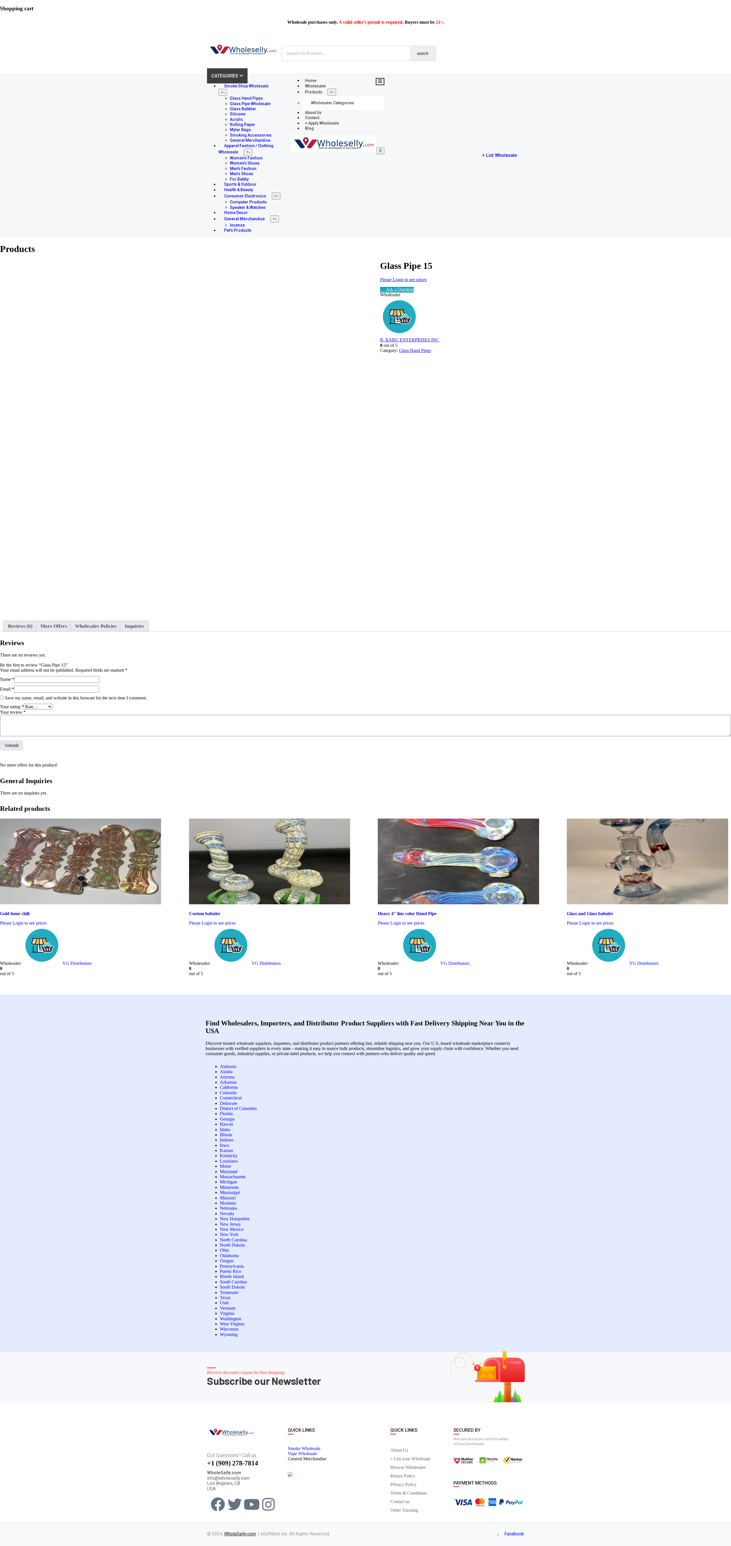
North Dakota (232, 1245)
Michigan (228, 1181)
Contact (312, 117)
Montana (228, 1203)
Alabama (228, 1066)
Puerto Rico (230, 1271)
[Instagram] (268, 1504)
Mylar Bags (240, 129)
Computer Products (248, 202)
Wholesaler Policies (96, 626)
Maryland (228, 1171)
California (229, 1087)
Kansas (226, 1150)
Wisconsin (229, 1329)
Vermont (227, 1308)
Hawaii (226, 1124)
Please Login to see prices (403, 279)
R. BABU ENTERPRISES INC (409, 339)
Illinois (226, 1134)
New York (229, 1234)
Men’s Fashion (243, 168)
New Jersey (230, 1224)
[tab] (20, 626)
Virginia (227, 1313)
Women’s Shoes (245, 163)
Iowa (224, 1145)
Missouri (228, 1197)
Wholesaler (315, 86)
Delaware (228, 1103)
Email (7, 689)
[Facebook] (218, 1504)
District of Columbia (238, 1108)
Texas (225, 1297)
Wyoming (229, 1334)
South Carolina (233, 1281)
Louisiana (229, 1161)
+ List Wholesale (499, 155)
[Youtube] (251, 1504)
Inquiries (134, 626)
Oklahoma (229, 1255)
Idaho (225, 1129)
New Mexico (232, 1229)
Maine (225, 1166)
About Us (313, 112)
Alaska (226, 1071)
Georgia (227, 1119)
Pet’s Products (237, 230)
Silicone (237, 114)
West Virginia (232, 1323)
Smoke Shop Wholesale (246, 86)
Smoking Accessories (251, 135)
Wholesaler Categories (332, 103)
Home (310, 80)
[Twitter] (235, 1504)
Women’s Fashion (246, 158)
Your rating (12, 706)
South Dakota (232, 1287)
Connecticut (231, 1097)
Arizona (227, 1077)
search (422, 53)
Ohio (224, 1250)
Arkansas (228, 1082)
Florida (226, 1113)
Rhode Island (232, 1276)
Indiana (226, 1139)
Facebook (513, 1534)
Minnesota (229, 1187)
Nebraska (228, 1208)
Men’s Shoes (241, 173)
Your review (13, 712)
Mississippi (230, 1192)
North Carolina (233, 1239)
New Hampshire (235, 1218)
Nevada (227, 1213)
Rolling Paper (242, 124)
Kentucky (229, 1155)
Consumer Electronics (245, 196)
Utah (224, 1302)
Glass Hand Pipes (246, 98)
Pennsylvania (232, 1266)
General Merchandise (244, 219)
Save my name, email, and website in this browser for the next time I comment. (76, 697)
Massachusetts (233, 1176)
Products (313, 92)
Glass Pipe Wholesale (250, 103)
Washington (230, 1318)
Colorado (228, 1092)
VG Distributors (77, 963)
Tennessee (229, 1292)
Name (7, 679)
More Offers (54, 626)
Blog (309, 128)
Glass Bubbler (243, 109)
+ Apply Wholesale (322, 123)
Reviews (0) (20, 626)
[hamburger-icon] (380, 81)
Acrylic (236, 119)
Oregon (227, 1260)
